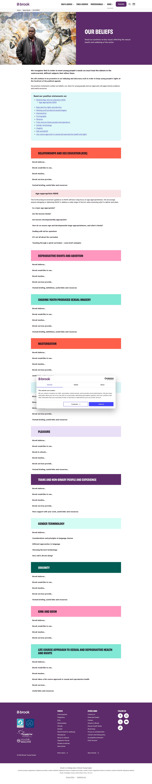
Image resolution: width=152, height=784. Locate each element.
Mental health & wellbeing (66, 732)
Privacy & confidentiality (96, 732)
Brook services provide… (42, 179)
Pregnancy (61, 717)
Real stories (61, 746)
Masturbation (41, 113)
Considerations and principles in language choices (52, 538)
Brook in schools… (39, 452)
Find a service (82, 4)
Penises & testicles (63, 743)
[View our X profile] (120, 721)
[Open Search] (129, 4)
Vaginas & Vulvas (63, 740)
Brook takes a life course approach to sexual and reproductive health (61, 679)
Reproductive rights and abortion (49, 107)
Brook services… (39, 685)
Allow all (101, 404)
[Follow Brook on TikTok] (120, 727)
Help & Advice (66, 4)
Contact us (91, 714)
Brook (23, 4)
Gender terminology (44, 125)
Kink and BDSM (42, 131)
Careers (90, 720)
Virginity (39, 128)
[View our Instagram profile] (126, 715)
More (109, 4)
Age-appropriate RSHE (48, 102)
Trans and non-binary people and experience (53, 122)
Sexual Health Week (95, 726)
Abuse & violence (63, 738)
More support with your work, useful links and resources (55, 512)
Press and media (93, 717)
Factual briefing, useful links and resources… (50, 469)
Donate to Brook (93, 723)
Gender (59, 729)
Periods (59, 726)
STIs (58, 720)
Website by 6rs (81, 777)
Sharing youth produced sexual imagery (51, 110)
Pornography (41, 116)
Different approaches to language (46, 544)
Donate (121, 4)
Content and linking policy (96, 735)
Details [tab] (76, 384)
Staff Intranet (92, 740)
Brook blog (91, 729)
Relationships (61, 723)
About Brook (26, 10)
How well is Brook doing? (42, 556)
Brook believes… (39, 162)
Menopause (61, 735)
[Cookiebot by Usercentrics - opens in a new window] (106, 379)
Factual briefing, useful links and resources (49, 185)
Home (19, 10)
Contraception (62, 714)
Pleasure (39, 119)
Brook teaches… (38, 174)
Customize (74, 404)
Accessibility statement (95, 738)
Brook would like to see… (42, 168)
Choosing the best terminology (44, 550)
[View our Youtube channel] (126, 721)
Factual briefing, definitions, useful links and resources (54, 288)
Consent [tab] (49, 384)
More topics (61, 753)
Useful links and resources (43, 691)
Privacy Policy (70, 777)
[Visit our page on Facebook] (120, 715)
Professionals (97, 4)
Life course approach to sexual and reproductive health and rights (61, 134)
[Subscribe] (134, 4)
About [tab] (102, 384)
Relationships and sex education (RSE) (51, 100)
